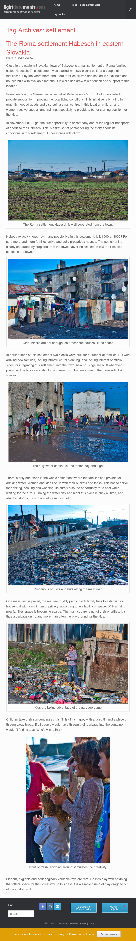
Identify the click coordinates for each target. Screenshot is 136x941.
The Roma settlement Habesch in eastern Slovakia (65, 47)
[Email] (57, 906)
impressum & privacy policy (81, 923)
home (57, 4)
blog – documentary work (86, 4)
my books (59, 14)
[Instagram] (50, 906)
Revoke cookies (109, 934)
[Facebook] (42, 906)
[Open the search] (131, 9)
